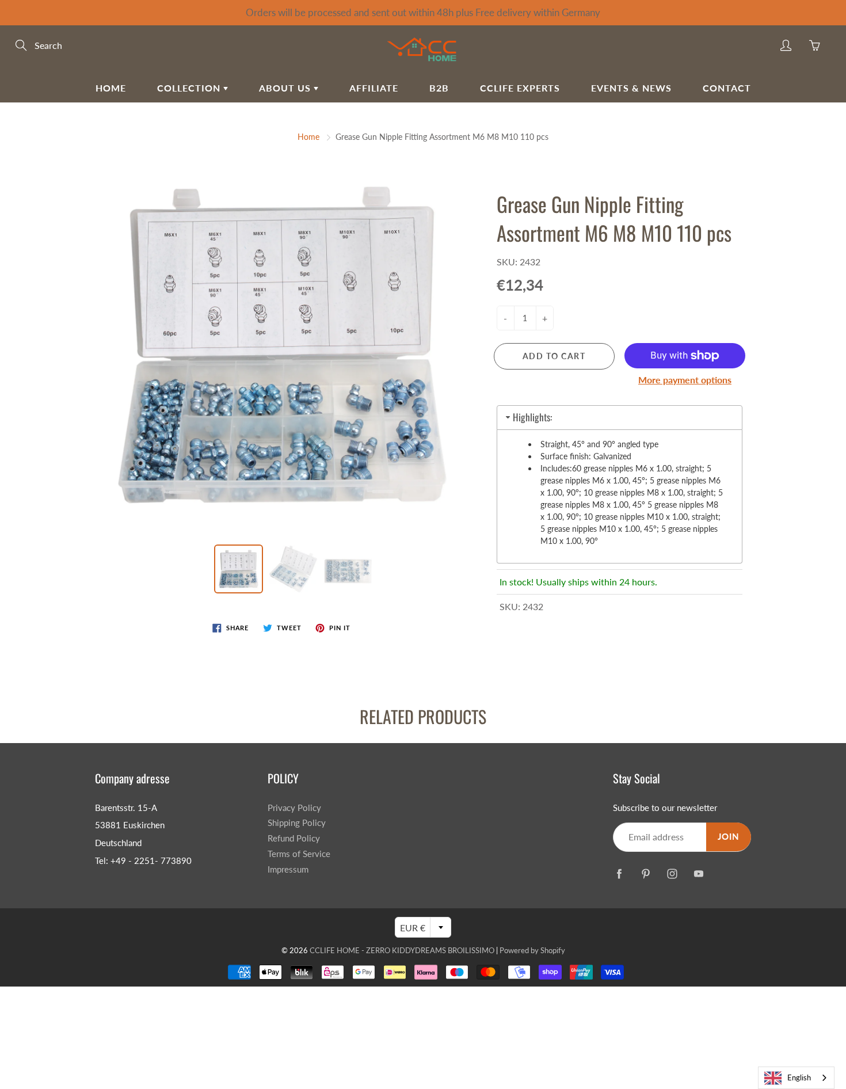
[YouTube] (698, 873)
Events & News (631, 87)
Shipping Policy (297, 823)
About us (286, 87)
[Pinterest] (645, 873)
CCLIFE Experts (520, 87)
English (799, 1077)
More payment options (684, 379)
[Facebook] (619, 873)
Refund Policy (294, 838)
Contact (727, 87)
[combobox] (796, 1078)
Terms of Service (299, 854)
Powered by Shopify (532, 950)
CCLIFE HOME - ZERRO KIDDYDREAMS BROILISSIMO (402, 950)
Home (111, 87)
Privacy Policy (294, 808)
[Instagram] (672, 873)
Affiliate (373, 87)
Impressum (288, 869)
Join (729, 837)
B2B (439, 87)
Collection (190, 87)
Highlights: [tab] (532, 417)
